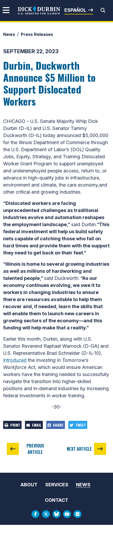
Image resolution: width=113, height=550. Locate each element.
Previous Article (35, 449)
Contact (56, 500)
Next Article (79, 449)
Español (75, 10)
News (9, 34)
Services (56, 484)
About (29, 484)
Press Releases (37, 34)
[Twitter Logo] (46, 514)
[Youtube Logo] (67, 514)
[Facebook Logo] (35, 514)
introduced (15, 360)
